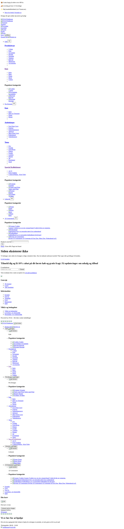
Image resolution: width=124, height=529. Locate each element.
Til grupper (8, 284)
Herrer (10, 117)
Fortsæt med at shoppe (8, 508)
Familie (11, 148)
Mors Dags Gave (14, 133)
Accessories (12, 63)
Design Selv (4, 37)
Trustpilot (7, 298)
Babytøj (11, 60)
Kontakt (7, 295)
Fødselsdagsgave (14, 130)
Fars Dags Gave (13, 126)
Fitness (11, 151)
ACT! (10, 171)
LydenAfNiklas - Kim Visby (17, 174)
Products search (6, 242)
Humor (11, 156)
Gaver (6, 285)
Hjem (2, 246)
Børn (10, 74)
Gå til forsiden (5, 259)
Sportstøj (11, 56)
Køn (6, 69)
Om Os (7, 296)
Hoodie (11, 54)
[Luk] (3, 501)
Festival (11, 128)
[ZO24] (1, 276)
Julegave (11, 131)
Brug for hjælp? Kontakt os (13, 12)
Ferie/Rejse (12, 149)
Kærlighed (12, 160)
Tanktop (11, 58)
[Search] (2, 244)
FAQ (6, 300)
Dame (10, 76)
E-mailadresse (5, 267)
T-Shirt (11, 49)
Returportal (8, 302)
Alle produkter (9, 287)
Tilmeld (22, 269)
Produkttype (10, 46)
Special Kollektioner (13, 167)
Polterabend (12, 135)
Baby (10, 72)
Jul (9, 158)
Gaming (11, 155)
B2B (6, 303)
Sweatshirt (12, 53)
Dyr (10, 146)
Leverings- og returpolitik (12, 313)
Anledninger (10, 122)
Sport (10, 162)
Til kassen (4, 512)
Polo (10, 51)
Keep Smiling (13, 173)
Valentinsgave (13, 137)
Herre (10, 78)
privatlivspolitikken (31, 273)
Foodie (11, 153)
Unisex (11, 79)
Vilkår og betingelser (11, 311)
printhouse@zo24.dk (9, 527)
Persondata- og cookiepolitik (13, 314)
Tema (7, 142)
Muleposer (12, 61)
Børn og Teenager (14, 113)
